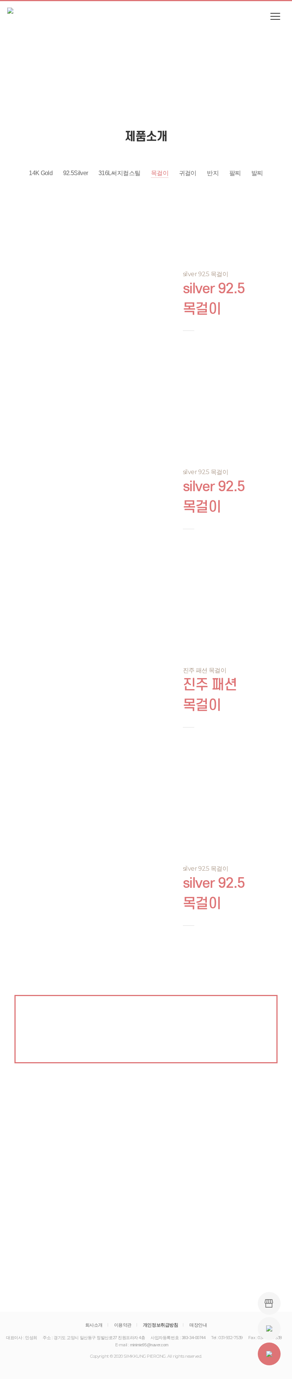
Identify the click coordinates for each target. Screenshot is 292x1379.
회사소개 (94, 1325)
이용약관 (123, 1325)
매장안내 (198, 1325)
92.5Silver (75, 173)
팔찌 (235, 173)
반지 (213, 173)
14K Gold (40, 173)
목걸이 (159, 173)
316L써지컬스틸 (119, 173)
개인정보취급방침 (160, 1325)
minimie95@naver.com (149, 1345)
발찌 (257, 173)
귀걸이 (188, 173)
